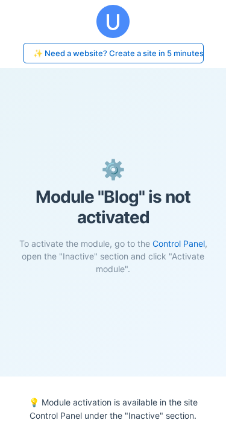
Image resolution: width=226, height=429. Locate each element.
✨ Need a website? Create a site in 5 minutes (118, 53)
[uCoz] (113, 21)
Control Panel (178, 243)
